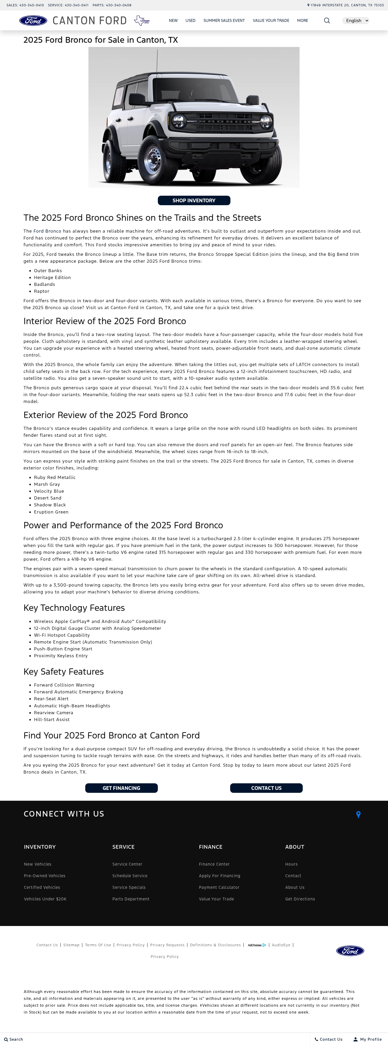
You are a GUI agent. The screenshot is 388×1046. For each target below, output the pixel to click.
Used (191, 20)
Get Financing (121, 788)
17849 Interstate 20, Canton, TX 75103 (347, 5)
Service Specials (129, 887)
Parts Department (131, 898)
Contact (293, 875)
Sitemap (71, 945)
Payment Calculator (219, 887)
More (303, 21)
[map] (358, 815)
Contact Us (266, 788)
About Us (295, 887)
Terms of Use (98, 945)
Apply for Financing (219, 875)
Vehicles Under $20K (45, 898)
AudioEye (281, 945)
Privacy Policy (131, 945)
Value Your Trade (271, 20)
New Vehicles (37, 864)
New (173, 20)
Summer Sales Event (224, 20)
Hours (291, 864)
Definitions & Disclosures (215, 945)
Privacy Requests (167, 945)
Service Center (127, 864)
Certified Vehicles (42, 887)
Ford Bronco (47, 231)
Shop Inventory (194, 200)
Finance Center (214, 864)
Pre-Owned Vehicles (44, 875)
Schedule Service (130, 875)
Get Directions (300, 898)
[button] (327, 20)
